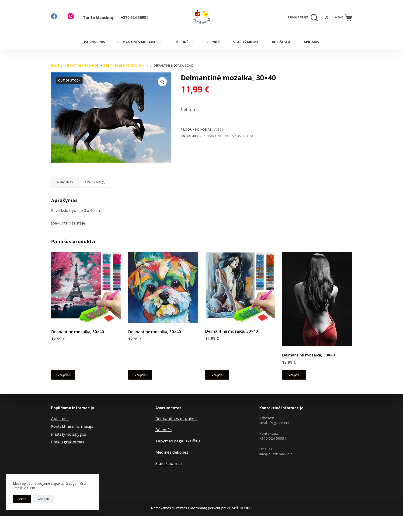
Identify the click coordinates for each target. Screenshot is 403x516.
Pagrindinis (94, 42)
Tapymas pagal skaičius (177, 441)
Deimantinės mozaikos (137, 42)
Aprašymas (65, 182)
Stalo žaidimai (246, 42)
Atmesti (43, 499)
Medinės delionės (171, 452)
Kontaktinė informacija (72, 426)
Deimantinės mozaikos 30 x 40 (228, 136)
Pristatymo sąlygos (68, 434)
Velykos (213, 42)
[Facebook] (54, 16)
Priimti (21, 499)
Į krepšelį (63, 375)
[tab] (65, 182)
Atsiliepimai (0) (94, 182)
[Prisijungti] (326, 17)
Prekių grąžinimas (67, 442)
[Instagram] (71, 16)
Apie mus (311, 42)
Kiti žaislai (281, 42)
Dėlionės (182, 42)
